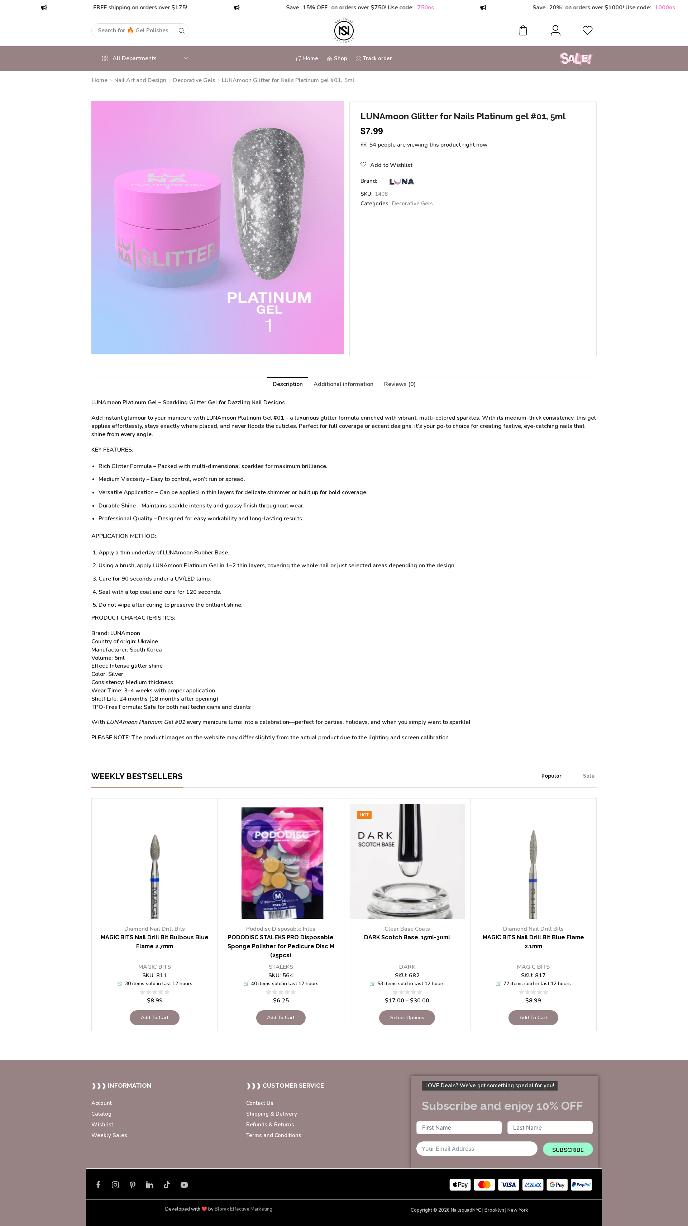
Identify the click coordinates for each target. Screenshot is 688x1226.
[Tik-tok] (167, 1184)
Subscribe (568, 1150)
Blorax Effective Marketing (243, 1209)
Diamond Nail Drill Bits (154, 929)
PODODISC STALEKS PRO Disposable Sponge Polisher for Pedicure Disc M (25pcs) (281, 946)
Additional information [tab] (343, 384)
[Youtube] (184, 1184)
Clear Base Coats (407, 929)
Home (100, 80)
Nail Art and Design (140, 80)
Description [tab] (288, 384)
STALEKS (281, 967)
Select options (407, 1017)
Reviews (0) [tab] (400, 384)
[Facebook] (98, 1184)
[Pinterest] (132, 1184)
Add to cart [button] (154, 1017)
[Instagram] (115, 1184)
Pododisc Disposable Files (280, 929)
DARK (407, 967)
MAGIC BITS (154, 967)
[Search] (182, 31)
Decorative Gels (194, 80)
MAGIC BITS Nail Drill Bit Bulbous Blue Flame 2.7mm (155, 942)
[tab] (287, 384)
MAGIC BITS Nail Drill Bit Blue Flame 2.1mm (533, 942)
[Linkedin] (149, 1184)
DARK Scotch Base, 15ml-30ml (407, 937)
